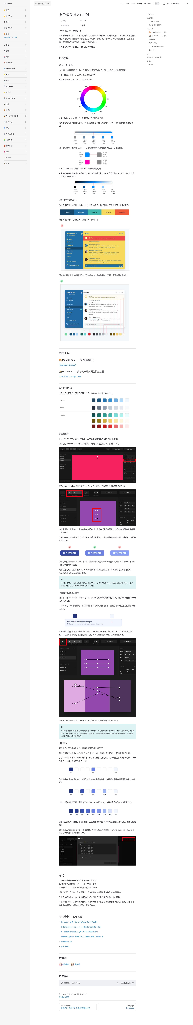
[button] (15, 10)
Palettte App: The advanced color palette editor (81, 927)
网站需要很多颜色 (155, 25)
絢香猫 (77, 964)
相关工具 (150, 29)
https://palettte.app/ (67, 365)
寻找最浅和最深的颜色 (156, 46)
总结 (148, 54)
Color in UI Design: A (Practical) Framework (79, 932)
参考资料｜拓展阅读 (154, 57)
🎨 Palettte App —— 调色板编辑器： (158, 32)
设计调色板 (151, 39)
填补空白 (152, 50)
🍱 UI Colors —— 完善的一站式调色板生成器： (158, 36)
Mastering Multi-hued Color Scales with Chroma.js (82, 937)
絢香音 (66, 964)
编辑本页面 (65, 997)
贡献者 (149, 61)
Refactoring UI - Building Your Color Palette (79, 922)
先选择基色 (153, 43)
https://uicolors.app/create (70, 376)
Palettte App (66, 942)
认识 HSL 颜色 (154, 21)
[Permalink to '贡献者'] (57, 958)
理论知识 (150, 18)
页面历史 (150, 64)
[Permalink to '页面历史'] (57, 976)
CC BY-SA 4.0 (68, 994)
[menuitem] (185, 3)
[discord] (168, 4)
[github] (164, 4)
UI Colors (65, 946)
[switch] (157, 3)
